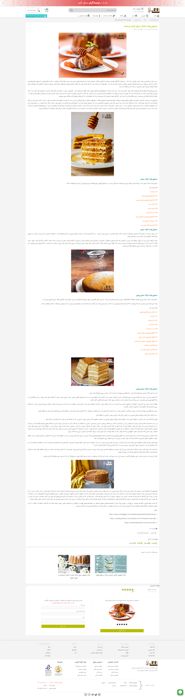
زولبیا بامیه (47, 656)
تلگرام (138, 543)
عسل (155, 81)
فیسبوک (146, 543)
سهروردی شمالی (133, 683)
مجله (145, 20)
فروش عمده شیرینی (113, 669)
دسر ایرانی (99, 650)
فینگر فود (74, 650)
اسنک (74, 647)
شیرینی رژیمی (124, 656)
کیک (155, 16)
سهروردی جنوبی (133, 685)
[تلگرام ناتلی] (92, 694)
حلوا (49, 647)
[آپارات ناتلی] (99, 694)
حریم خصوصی (82, 672)
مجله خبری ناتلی (98, 669)
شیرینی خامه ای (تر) (123, 650)
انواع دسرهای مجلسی (96, 653)
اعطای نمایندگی (114, 675)
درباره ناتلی (99, 672)
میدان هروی (123, 685)
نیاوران (103, 683)
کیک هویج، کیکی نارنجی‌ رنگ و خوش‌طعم (111, 575)
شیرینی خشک (124, 647)
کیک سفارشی (82, 16)
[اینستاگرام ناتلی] (89, 694)
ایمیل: (80, 611)
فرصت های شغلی (81, 675)
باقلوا (127, 653)
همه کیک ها (151, 656)
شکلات (48, 650)
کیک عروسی (151, 650)
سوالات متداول (98, 666)
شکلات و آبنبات (108, 16)
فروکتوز (80, 91)
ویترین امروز (35, 16)
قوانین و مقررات (82, 669)
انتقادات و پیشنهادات (80, 666)
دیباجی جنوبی (112, 683)
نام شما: (82, 605)
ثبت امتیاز (122, 631)
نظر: (83, 617)
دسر (133, 16)
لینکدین (131, 543)
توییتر (153, 543)
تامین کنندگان (114, 672)
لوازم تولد (95, 16)
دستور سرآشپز (138, 20)
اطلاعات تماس (98, 675)
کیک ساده (152, 653)
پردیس (114, 685)
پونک (125, 683)
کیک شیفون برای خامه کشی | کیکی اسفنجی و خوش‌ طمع (74, 576)
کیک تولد (152, 647)
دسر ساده (100, 647)
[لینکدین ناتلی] (96, 694)
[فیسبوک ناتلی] (85, 694)
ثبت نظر (63, 626)
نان (75, 653)
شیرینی (143, 16)
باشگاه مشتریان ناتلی (112, 666)
